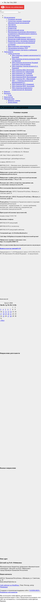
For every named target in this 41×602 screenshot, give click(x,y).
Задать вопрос (13, 102)
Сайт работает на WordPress (9, 585)
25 (3, 316)
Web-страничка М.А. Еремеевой (23, 84)
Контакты (7, 93)
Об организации (9, 17)
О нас (10, 95)
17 (1, 314)
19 (6, 314)
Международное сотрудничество (19, 46)
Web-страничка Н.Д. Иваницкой (23, 71)
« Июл (2, 320)
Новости (7, 91)
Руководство (12, 28)
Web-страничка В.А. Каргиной (22, 75)
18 (3, 314)
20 (8, 314)
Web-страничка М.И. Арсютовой (23, 86)
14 (11, 312)
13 (8, 312)
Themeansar (4, 587)
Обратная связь (9, 99)
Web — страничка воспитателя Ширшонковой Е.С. (22, 81)
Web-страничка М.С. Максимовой (23, 79)
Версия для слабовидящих (14, 7)
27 (8, 316)
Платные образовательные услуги (19, 37)
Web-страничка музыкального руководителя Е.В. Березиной (22, 89)
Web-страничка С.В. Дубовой (22, 73)
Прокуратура (8, 97)
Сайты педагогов (14, 53)
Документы (12, 24)
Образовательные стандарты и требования (22, 50)
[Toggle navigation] (1, 10)
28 (11, 316)
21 (11, 314)
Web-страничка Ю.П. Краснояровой (24, 77)
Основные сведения (15, 19)
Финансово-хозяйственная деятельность (21, 39)
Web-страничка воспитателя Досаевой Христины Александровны (25, 63)
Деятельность (8, 52)
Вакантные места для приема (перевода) (21, 41)
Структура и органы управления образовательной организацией (19, 22)
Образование (12, 26)
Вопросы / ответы (14, 100)
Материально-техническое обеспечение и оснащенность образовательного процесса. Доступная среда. (22, 33)
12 (6, 312)
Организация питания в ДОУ (18, 48)
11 (3, 312)
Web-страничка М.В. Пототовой (23, 70)
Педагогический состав (16, 30)
